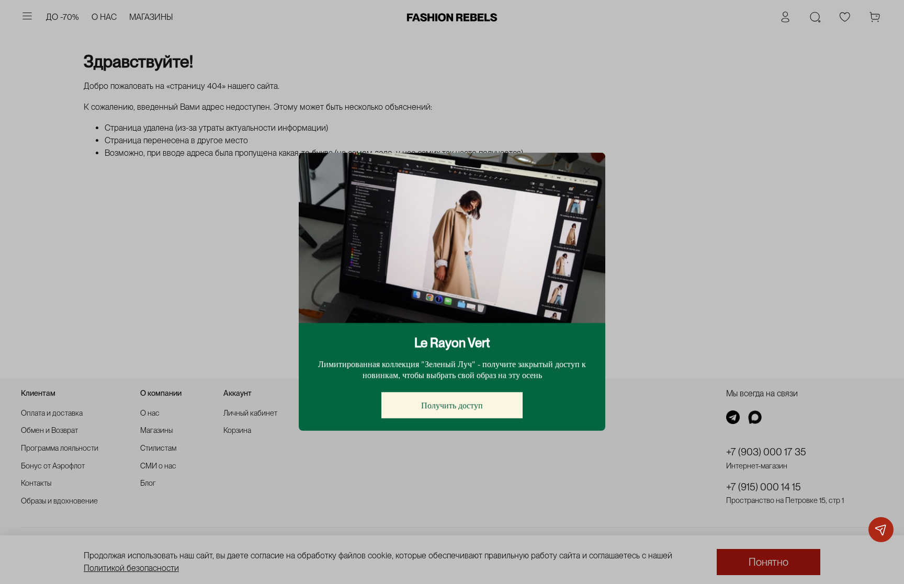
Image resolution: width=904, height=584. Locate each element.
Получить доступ (452, 405)
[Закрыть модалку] (587, 171)
